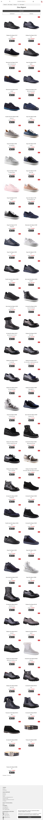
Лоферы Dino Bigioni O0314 (11, 360)
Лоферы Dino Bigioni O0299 (31, 468)
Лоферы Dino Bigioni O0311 (31, 360)
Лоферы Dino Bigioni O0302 (11, 441)
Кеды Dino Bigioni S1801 (31, 143)
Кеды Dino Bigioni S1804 (31, 116)
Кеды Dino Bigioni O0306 (31, 577)
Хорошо (29, 817)
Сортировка (12, 13)
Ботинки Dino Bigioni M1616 (31, 685)
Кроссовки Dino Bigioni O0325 (12, 306)
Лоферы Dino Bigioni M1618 (31, 604)
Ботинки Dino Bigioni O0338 (31, 496)
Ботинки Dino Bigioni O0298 (11, 496)
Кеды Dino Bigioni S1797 (12, 197)
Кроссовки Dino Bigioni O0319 (12, 577)
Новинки (4, 788)
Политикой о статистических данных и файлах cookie (28, 814)
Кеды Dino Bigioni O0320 (31, 550)
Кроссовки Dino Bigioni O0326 (31, 279)
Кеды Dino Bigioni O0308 (12, 414)
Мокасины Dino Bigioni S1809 (31, 225)
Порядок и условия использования (8, 799)
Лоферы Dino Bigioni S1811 (31, 89)
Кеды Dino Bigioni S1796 (31, 197)
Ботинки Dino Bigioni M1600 (11, 739)
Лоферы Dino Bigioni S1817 (11, 35)
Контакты (4, 793)
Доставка (4, 794)
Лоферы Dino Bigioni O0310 (11, 387)
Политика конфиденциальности (8, 797)
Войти (4, 804)
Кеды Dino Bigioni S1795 (12, 225)
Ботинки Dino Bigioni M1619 (11, 604)
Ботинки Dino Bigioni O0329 (31, 523)
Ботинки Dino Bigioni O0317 (11, 333)
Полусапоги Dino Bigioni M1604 (31, 658)
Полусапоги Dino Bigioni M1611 (12, 712)
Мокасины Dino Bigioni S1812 (12, 89)
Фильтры (31, 13)
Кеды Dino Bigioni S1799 (31, 170)
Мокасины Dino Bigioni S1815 (12, 62)
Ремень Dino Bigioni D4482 (12, 767)
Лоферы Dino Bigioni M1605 (11, 658)
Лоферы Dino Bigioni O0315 (31, 333)
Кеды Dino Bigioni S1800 (12, 170)
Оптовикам (4, 800)
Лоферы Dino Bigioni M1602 (11, 685)
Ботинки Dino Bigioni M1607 (31, 712)
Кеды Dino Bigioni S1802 (12, 143)
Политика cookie (5, 798)
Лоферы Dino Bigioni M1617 (11, 631)
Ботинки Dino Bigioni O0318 (31, 306)
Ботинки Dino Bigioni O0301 (31, 441)
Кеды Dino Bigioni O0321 (12, 550)
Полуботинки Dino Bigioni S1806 (11, 116)
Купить (12, 40)
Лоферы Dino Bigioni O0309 (31, 387)
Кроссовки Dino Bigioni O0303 (31, 414)
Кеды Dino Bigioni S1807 (12, 252)
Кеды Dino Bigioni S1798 (31, 252)
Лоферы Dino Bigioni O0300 (11, 468)
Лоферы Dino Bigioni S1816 (31, 35)
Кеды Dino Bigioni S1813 (31, 62)
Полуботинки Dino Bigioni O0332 (11, 523)
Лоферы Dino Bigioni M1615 (31, 631)
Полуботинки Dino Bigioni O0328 (11, 279)
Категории (22, 10)
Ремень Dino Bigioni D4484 (31, 739)
